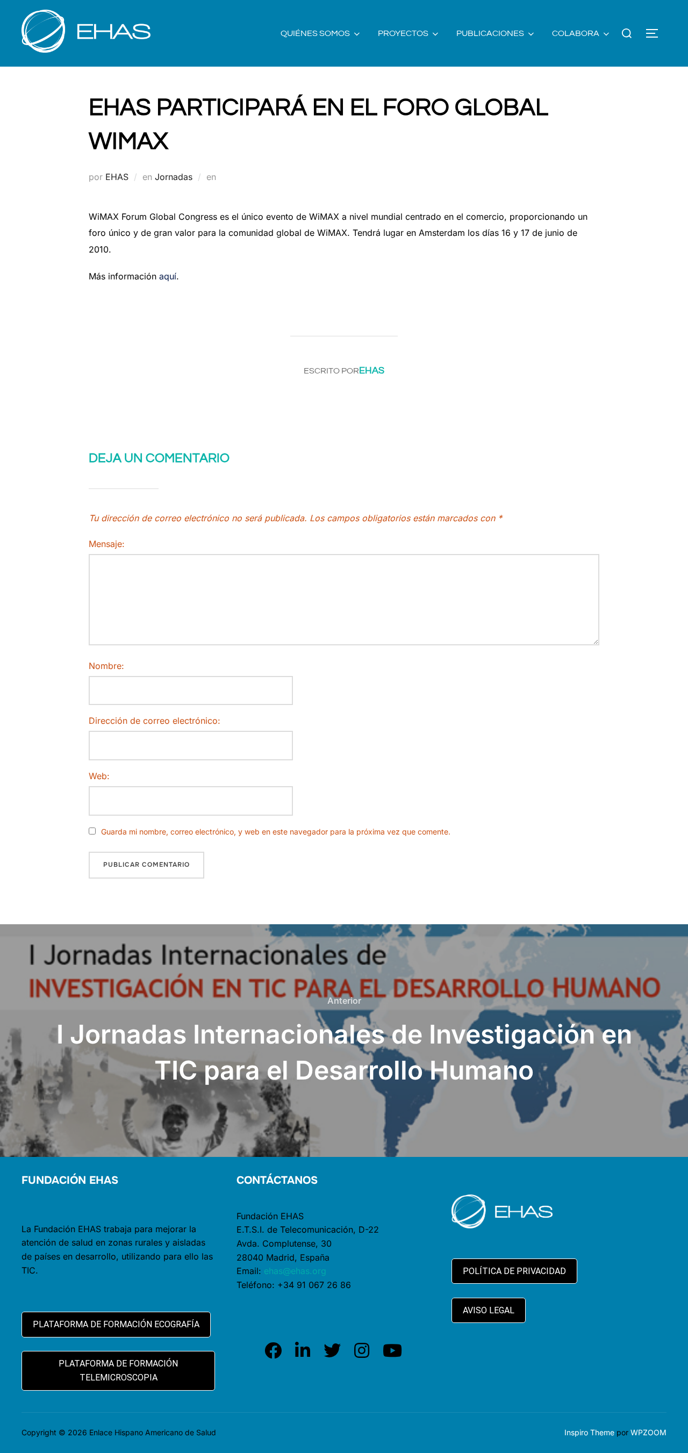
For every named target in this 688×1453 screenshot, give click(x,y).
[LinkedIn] (302, 1350)
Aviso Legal (488, 1310)
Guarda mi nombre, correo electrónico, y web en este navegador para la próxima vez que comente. (275, 831)
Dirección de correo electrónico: (154, 720)
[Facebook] (273, 1350)
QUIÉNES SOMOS (315, 33)
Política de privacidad (514, 1271)
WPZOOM (648, 1432)
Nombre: (106, 665)
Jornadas (173, 176)
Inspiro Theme (589, 1432)
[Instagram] (361, 1350)
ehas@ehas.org (295, 1270)
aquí (167, 276)
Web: (99, 776)
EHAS (116, 176)
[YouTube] (392, 1350)
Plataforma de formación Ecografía (116, 1324)
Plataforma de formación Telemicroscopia (118, 1370)
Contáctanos (277, 1180)
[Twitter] (332, 1350)
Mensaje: (107, 543)
